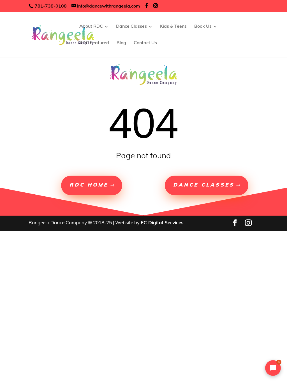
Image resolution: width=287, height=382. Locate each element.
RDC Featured (94, 43)
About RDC (91, 27)
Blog (121, 43)
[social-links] (146, 6)
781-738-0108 (50, 6)
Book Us (203, 27)
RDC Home (89, 185)
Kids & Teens (173, 27)
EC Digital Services (162, 223)
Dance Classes (131, 27)
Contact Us (145, 43)
